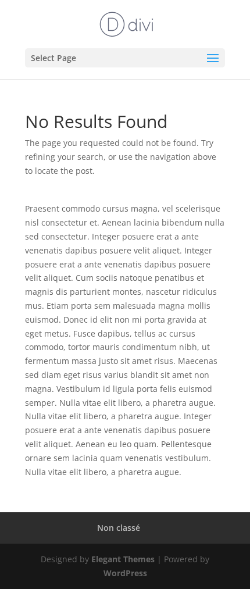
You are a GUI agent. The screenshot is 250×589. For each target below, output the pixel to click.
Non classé (118, 527)
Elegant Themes (123, 559)
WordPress (125, 573)
